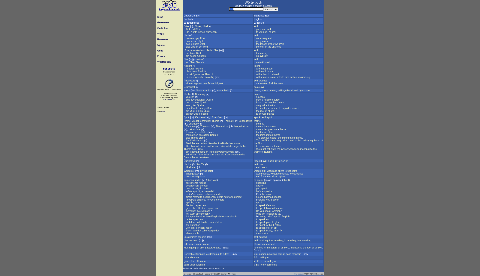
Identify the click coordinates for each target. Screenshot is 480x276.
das (188, 41)
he (257, 191)
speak (260, 180)
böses (193, 261)
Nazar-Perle (223, 90)
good (258, 29)
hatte (199, 196)
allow (273, 149)
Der (188, 146)
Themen (190, 126)
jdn (187, 32)
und (193, 29)
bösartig (202, 237)
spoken (260, 185)
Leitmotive (194, 129)
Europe (268, 151)
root (262, 111)
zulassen (209, 154)
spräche (201, 199)
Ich (187, 216)
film (260, 143)
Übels (206, 111)
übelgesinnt (190, 237)
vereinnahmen (226, 151)
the (258, 44)
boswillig (209, 77)
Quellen (190, 96)
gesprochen (192, 185)
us (263, 244)
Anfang (216, 247)
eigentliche (240, 146)
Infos (159, 17)
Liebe (202, 137)
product (263, 80)
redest (206, 188)
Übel (205, 26)
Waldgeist (189, 170)
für (211, 151)
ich (187, 194)
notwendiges (193, 38)
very (263, 261)
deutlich (205, 222)
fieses (193, 55)
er (187, 191)
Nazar (187, 90)
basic (257, 87)
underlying (307, 140)
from (258, 99)
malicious (266, 77)
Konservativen (233, 154)
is (296, 140)
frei (187, 225)
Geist (220, 117)
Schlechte (189, 254)
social (258, 161)
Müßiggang (190, 247)
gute (220, 254)
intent (257, 65)
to (257, 32)
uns (193, 244)
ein (187, 55)
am (263, 213)
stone (307, 90)
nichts (194, 32)
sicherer (195, 102)
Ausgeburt (189, 80)
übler (192, 62)
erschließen (205, 108)
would (269, 199)
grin (266, 55)
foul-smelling (276, 240)
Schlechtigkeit (215, 83)
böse (186, 50)
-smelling (261, 240)
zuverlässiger (198, 99)
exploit (285, 108)
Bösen (205, 244)
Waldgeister (192, 173)
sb (266, 32)
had (271, 196)
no (270, 32)
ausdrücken (216, 222)
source (257, 94)
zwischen (205, 146)
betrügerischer (196, 74)
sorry (262, 216)
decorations (270, 126)
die (187, 111)
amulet (272, 90)
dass (217, 154)
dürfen (193, 154)
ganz (186, 261)
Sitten (226, 254)
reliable (268, 99)
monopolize (265, 146)
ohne (188, 71)
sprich (189, 202)
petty (259, 41)
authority (270, 105)
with (258, 68)
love (273, 132)
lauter (189, 219)
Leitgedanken (241, 126)
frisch (189, 230)
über (209, 180)
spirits (265, 173)
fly (281, 230)
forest (288, 170)
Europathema (191, 157)
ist (227, 146)
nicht (200, 154)
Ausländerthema (194, 140)
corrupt (281, 254)
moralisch (196, 50)
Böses (197, 26)
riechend (193, 240)
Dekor (204, 132)
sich (215, 151)
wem (192, 213)
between (274, 140)
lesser (263, 44)
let (278, 230)
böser (192, 77)
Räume (214, 135)
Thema (215, 120)
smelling (306, 240)
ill (265, 71)
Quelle (187, 94)
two (276, 44)
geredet (204, 185)
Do (257, 211)
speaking (261, 182)
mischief (283, 161)
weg (210, 230)
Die (188, 143)
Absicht (188, 65)
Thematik (229, 120)
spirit (269, 117)
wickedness (277, 83)
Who (258, 213)
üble (198, 164)
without (270, 225)
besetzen (203, 151)
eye (267, 53)
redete (219, 194)
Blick (199, 53)
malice (293, 77)
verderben (211, 254)
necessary (261, 38)
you (258, 188)
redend (202, 182)
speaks (268, 191)
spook (257, 117)
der (200, 46)
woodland (272, 170)
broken (270, 208)
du (187, 188)
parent (274, 247)
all (269, 111)
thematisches (193, 132)
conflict (265, 140)
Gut (188, 29)
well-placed (268, 113)
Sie (199, 211)
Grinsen (201, 55)
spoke (269, 194)
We (258, 149)
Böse (186, 26)
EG (255, 257)
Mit (187, 213)
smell (267, 62)
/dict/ (163, 111)
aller (202, 247)
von (205, 83)
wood (257, 170)
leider (202, 216)
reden (198, 180)
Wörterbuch (163, 61)
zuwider (199, 59)
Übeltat (187, 164)
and (264, 29)
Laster (208, 247)
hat (194, 196)
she (261, 191)
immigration (266, 135)
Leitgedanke (245, 120)
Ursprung (200, 94)
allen (200, 111)
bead (289, 90)
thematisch (192, 135)
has (266, 196)
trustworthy (270, 102)
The (258, 137)
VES (256, 264)
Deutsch (190, 205)
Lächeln (200, 264)
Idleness (258, 247)
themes (260, 123)
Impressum (299, 274)
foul (299, 240)
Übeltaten (191, 167)
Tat (203, 164)
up (267, 219)
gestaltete (204, 135)
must (263, 149)
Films (200, 149)
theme (257, 120)
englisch (231, 216)
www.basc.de (169, 100)
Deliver (257, 244)
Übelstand (189, 161)
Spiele (160, 45)
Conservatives (289, 149)
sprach (200, 194)
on (257, 105)
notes (278, 225)
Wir (188, 154)
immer (187, 120)
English (285, 216)
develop (263, 108)
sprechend (191, 182)
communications (268, 254)
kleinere (195, 44)
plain (268, 222)
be (260, 113)
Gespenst (200, 117)
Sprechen (191, 211)
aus (188, 99)
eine (188, 83)
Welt (205, 46)
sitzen (204, 113)
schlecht (207, 50)
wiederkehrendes (201, 120)
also (188, 233)
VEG (256, 261)
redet (211, 191)
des (194, 149)
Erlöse (187, 244)
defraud (275, 74)
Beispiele (200, 254)
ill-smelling (290, 240)
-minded (260, 237)
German (270, 205)
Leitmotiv (194, 123)
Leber (205, 230)
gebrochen (191, 208)
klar (193, 222)
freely (269, 230)
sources (260, 96)
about (286, 180)
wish (261, 32)
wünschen (211, 32)
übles (187, 257)
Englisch (216, 216)
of (269, 44)
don (270, 216)
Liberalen (195, 143)
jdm (193, 227)
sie (190, 191)
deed (261, 164)
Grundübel (189, 87)
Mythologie (206, 170)
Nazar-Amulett (204, 90)
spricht (196, 191)
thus (258, 233)
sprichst (193, 188)
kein (208, 216)
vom (198, 244)
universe (276, 46)
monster (262, 83)
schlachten (207, 143)
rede (197, 202)
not (268, 149)
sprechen (189, 180)
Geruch (200, 62)
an (257, 55)
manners (296, 254)
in (197, 46)
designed (268, 129)
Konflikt (194, 146)
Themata (205, 126)
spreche (200, 213)
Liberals (265, 137)
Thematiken (222, 126)
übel (216, 50)
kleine (194, 41)
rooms (259, 129)
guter (191, 68)
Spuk (186, 117)
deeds (264, 167)
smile (274, 264)
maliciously (304, 77)
